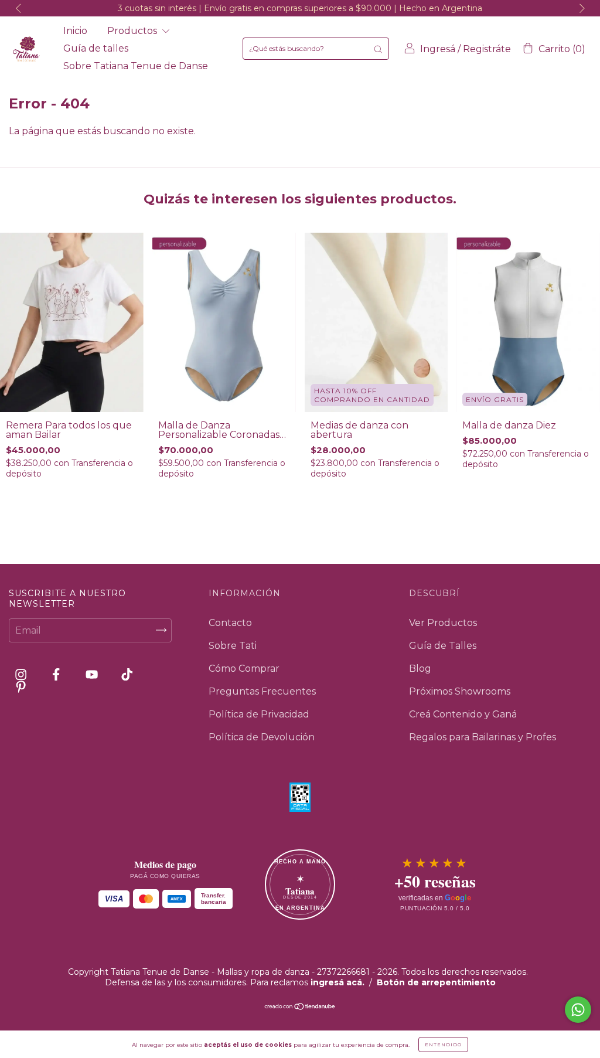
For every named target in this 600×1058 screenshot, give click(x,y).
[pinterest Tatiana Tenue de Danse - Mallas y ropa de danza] (21, 686)
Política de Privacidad (259, 714)
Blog (420, 668)
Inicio (75, 30)
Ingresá (437, 49)
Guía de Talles (442, 645)
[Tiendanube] (300, 1007)
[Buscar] (378, 48)
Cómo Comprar (244, 668)
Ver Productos (443, 622)
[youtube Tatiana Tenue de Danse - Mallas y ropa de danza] (93, 674)
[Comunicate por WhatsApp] (578, 1009)
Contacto (230, 622)
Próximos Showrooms (459, 691)
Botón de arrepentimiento (436, 982)
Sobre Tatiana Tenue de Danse (135, 66)
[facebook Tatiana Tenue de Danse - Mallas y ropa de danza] (57, 674)
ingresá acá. (337, 982)
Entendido (443, 1044)
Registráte (487, 49)
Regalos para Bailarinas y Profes (482, 737)
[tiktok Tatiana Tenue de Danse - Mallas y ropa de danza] (127, 674)
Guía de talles (95, 48)
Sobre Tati (233, 645)
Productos (133, 30)
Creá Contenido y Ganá (463, 714)
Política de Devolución (262, 737)
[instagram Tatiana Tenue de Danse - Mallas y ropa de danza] (22, 674)
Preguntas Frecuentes (262, 691)
